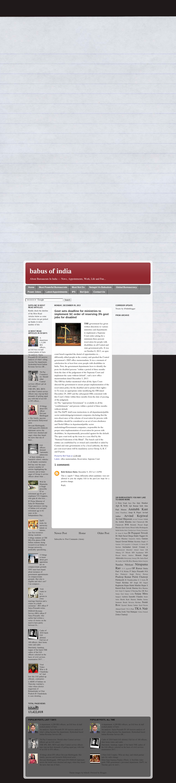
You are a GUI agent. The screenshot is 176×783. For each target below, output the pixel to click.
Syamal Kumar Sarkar (129, 605)
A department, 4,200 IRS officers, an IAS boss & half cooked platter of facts (61, 725)
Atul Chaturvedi (138, 522)
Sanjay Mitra (141, 593)
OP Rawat (137, 568)
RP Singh (134, 582)
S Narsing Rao (136, 591)
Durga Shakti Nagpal (136, 535)
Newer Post (60, 533)
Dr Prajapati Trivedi (138, 532)
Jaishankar (127, 547)
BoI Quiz (84, 292)
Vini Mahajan (131, 611)
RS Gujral (144, 582)
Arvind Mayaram (124, 518)
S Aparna (126, 591)
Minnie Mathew (127, 555)
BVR (127, 524)
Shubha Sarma (142, 599)
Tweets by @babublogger (125, 308)
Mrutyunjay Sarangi (130, 558)
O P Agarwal (126, 568)
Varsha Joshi (121, 611)
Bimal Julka (134, 527)
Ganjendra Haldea (135, 539)
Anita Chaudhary (121, 513)
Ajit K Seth (122, 505)
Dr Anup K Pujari (121, 533)
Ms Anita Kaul (142, 558)
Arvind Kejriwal (136, 516)
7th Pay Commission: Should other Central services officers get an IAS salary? (60, 740)
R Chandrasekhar (131, 580)
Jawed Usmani (138, 547)
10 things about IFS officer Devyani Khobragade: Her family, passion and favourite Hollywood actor (61, 755)
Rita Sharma (143, 588)
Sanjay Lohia (129, 594)
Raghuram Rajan (122, 585)
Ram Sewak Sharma (130, 588)
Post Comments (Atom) (74, 539)
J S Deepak (134, 544)
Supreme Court (94, 459)
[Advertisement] (132, 404)
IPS (73, 292)
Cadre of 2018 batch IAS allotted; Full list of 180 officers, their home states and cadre (124, 740)
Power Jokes (34, 292)
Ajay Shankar (142, 503)
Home (31, 287)
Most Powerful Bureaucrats (53, 287)
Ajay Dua (131, 503)
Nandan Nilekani (124, 564)
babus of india (51, 271)
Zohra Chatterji (122, 614)
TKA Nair (141, 608)
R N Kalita (142, 580)
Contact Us (99, 292)
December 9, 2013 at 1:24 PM (90, 472)
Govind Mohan (128, 541)
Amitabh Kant (138, 509)
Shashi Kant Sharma (128, 599)
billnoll (86, 772)
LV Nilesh (126, 552)
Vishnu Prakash (143, 612)
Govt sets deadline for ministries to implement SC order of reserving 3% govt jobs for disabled (81, 314)
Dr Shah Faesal (122, 535)
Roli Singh (119, 591)
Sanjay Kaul (120, 594)
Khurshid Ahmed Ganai (135, 550)
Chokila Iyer (132, 530)
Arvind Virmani (138, 519)
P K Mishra (124, 571)
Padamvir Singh (127, 574)
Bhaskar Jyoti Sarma (123, 527)
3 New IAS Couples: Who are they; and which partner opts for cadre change (122, 755)
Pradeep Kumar (123, 576)
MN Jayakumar (138, 552)
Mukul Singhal (143, 561)
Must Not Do (78, 287)
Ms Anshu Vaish (121, 561)
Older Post (103, 533)
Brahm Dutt (123, 530)
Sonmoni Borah (121, 602)
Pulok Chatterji (140, 576)
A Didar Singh (121, 503)
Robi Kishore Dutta (69, 471)
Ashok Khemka (125, 521)
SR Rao (145, 591)
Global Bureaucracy (126, 287)
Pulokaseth (120, 579)
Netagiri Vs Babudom (100, 287)
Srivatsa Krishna (134, 602)
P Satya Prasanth (137, 571)
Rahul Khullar (135, 585)
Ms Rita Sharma (132, 561)
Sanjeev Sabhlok (122, 596)
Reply (63, 485)
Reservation (82, 459)
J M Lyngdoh (125, 544)
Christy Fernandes (142, 530)
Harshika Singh (139, 541)
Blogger (103, 772)
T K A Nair (130, 609)
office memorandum (68, 459)
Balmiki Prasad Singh (139, 524)
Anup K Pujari (134, 512)
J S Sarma (142, 544)
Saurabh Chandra (136, 596)
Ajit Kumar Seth (136, 505)
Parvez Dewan (142, 574)
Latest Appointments (56, 292)
